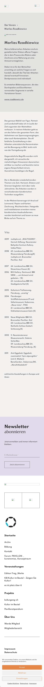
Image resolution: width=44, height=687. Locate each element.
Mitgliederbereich (13, 628)
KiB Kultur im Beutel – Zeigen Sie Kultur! (20, 579)
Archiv (7, 542)
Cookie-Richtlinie (13, 683)
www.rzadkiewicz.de (14, 99)
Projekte (9, 593)
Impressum (33, 683)
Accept (22, 667)
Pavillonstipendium (13, 609)
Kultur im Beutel (12, 605)
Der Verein (10, 25)
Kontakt (8, 552)
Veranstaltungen (14, 567)
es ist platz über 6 (13, 585)
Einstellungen (22, 678)
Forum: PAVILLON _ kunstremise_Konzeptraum (17, 557)
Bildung (8, 547)
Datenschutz (24, 683)
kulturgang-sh (11, 600)
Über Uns (9, 617)
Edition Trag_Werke (14, 573)
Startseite (10, 535)
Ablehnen (22, 673)
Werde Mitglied (12, 624)
